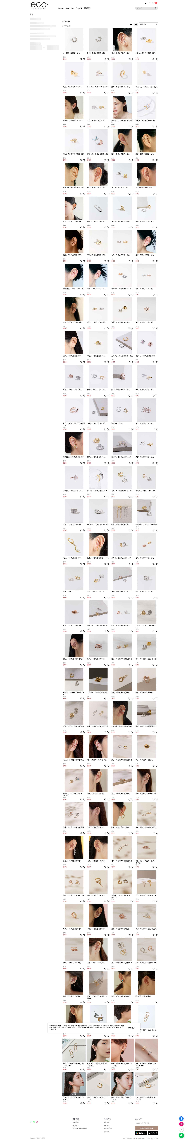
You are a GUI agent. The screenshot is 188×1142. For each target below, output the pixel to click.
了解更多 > (52, 1029)
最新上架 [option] (143, 24)
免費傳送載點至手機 (146, 1128)
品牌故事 (76, 1122)
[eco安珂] (42, 5)
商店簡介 (76, 1125)
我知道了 (131, 1028)
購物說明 (106, 1122)
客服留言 (106, 1125)
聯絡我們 (106, 1131)
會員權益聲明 (108, 1128)
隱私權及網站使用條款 (80, 1128)
